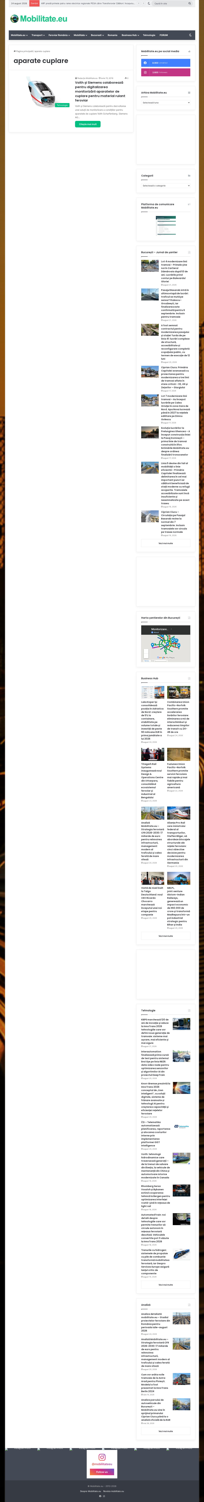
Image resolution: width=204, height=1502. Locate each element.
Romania (112, 35)
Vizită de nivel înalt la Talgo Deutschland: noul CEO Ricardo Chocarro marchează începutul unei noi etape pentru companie (152, 901)
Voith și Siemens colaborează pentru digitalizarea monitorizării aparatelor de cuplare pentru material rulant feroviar (100, 91)
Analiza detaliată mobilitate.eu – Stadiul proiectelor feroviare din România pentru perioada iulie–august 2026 (155, 1322)
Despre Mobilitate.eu (90, 1491)
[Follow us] (102, 1458)
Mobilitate (79, 35)
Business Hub (129, 35)
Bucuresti (96, 35)
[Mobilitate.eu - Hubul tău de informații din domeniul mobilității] (38, 18)
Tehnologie (149, 35)
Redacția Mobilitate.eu (87, 78)
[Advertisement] (134, 17)
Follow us (102, 1472)
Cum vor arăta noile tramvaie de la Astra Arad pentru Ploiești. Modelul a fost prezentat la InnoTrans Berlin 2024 (154, 1383)
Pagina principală (24, 51)
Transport (37, 35)
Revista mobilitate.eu (113, 1491)
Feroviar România (58, 35)
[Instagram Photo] (21, 1464)
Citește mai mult (88, 124)
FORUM (164, 35)
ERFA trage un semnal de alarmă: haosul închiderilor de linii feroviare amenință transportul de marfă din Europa (96, 3)
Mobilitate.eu (18, 35)
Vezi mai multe (166, 543)
